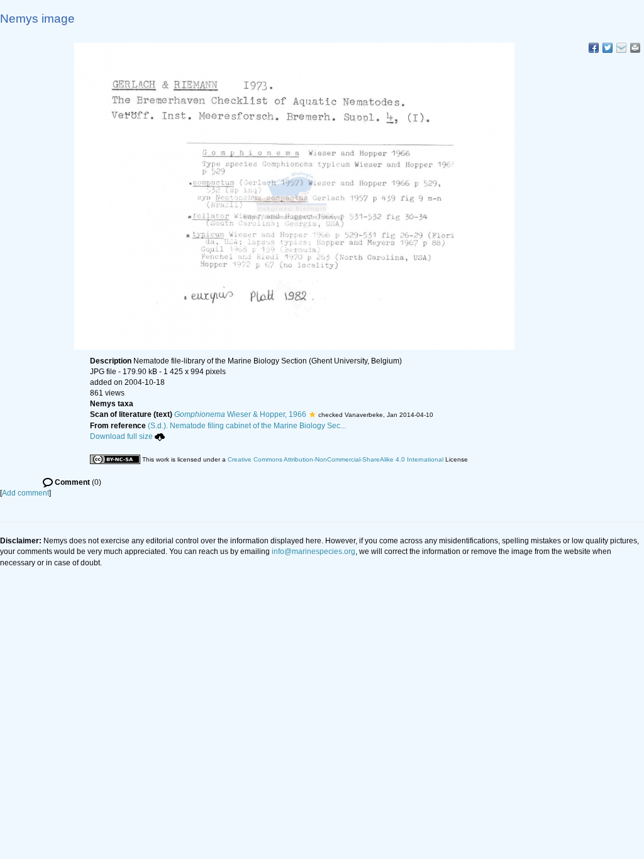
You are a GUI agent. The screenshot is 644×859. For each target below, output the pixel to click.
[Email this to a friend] (635, 48)
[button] (312, 414)
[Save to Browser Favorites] (621, 48)
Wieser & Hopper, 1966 (240, 414)
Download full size (121, 436)
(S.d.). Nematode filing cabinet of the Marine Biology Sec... (247, 425)
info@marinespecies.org (313, 551)
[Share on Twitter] (607, 48)
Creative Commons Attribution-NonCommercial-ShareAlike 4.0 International (335, 459)
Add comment (25, 493)
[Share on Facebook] (594, 48)
